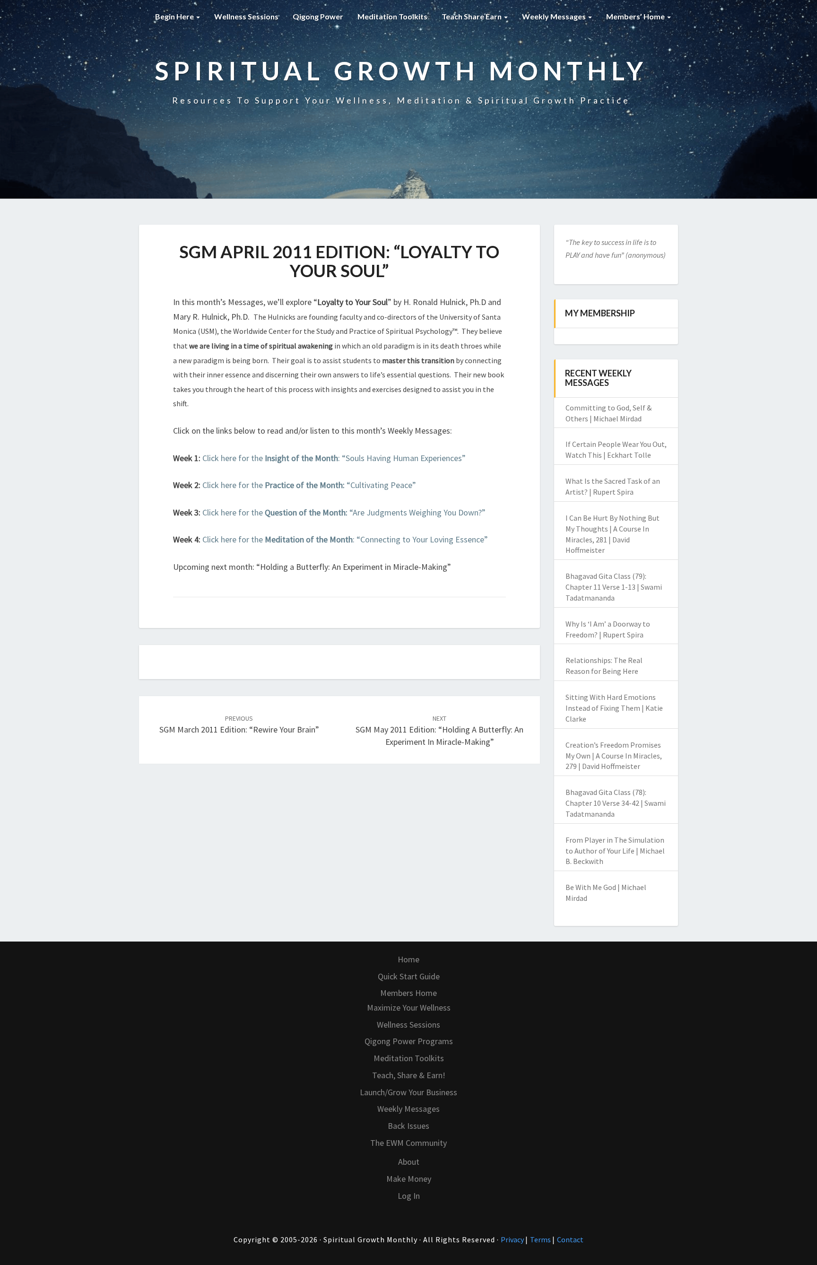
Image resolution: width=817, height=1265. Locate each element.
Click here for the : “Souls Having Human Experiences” (334, 458)
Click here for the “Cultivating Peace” (309, 485)
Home (408, 959)
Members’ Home (636, 16)
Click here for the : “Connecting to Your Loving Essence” (345, 539)
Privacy (513, 1239)
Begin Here (175, 16)
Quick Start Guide (409, 976)
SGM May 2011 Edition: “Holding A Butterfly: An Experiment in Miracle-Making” (439, 730)
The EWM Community (408, 1142)
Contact (570, 1239)
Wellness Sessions (246, 16)
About (408, 1161)
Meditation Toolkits (392, 16)
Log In (409, 1195)
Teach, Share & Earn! (408, 1075)
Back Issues (408, 1125)
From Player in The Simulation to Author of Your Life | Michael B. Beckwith (615, 850)
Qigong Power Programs (409, 1041)
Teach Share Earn (472, 16)
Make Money (408, 1178)
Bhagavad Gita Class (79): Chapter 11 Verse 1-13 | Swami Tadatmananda (613, 586)
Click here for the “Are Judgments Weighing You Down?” (344, 512)
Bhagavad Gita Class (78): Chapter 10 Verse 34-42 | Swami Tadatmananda (615, 803)
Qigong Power (318, 16)
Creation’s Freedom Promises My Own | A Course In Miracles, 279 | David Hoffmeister (613, 755)
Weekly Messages (554, 16)
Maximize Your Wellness (409, 1007)
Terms (541, 1239)
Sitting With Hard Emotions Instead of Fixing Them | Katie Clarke (614, 708)
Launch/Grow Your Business (408, 1092)
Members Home (408, 992)
